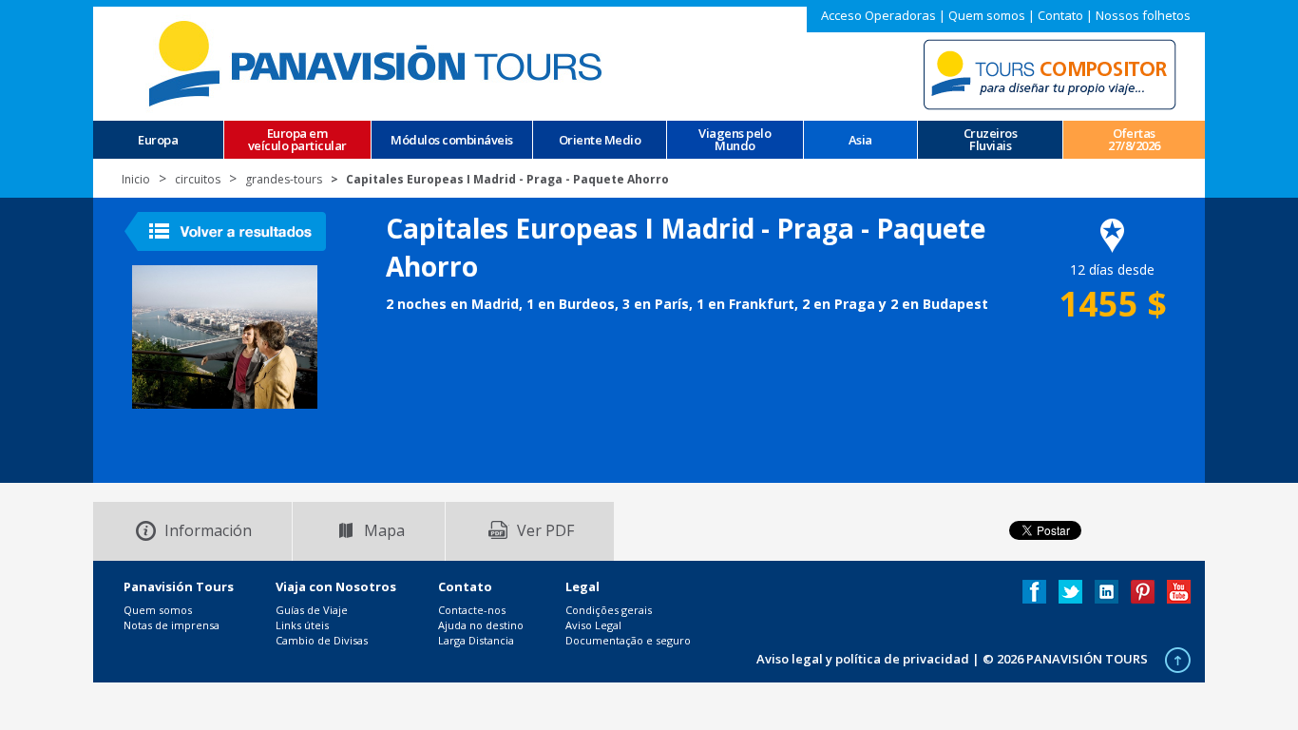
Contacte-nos (472, 610)
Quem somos (986, 15)
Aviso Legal (593, 625)
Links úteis (302, 625)
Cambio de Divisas (322, 640)
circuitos (197, 179)
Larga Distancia (476, 640)
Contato (1060, 15)
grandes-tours (283, 179)
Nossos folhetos (1143, 15)
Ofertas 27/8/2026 (1134, 139)
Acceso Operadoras (878, 15)
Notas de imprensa (172, 625)
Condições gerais (608, 610)
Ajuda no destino (481, 625)
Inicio (136, 179)
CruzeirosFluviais (991, 139)
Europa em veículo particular (297, 139)
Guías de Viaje (312, 610)
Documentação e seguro (628, 640)
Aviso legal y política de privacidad (862, 658)
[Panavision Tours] (378, 62)
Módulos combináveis (452, 140)
